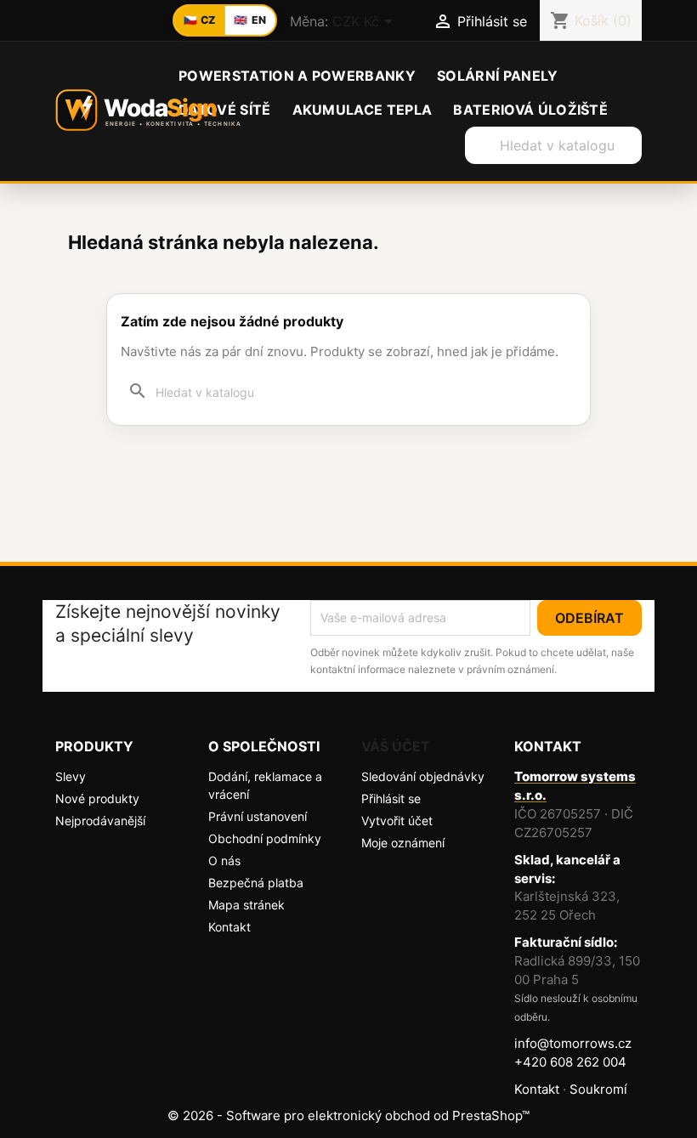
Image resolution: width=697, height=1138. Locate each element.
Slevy (70, 776)
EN (250, 20)
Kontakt (229, 927)
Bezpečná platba (255, 882)
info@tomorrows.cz (573, 1043)
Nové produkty (97, 798)
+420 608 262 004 (570, 1062)
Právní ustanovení (257, 816)
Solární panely (497, 75)
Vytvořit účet (397, 820)
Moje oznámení (403, 842)
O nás (224, 860)
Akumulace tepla (362, 109)
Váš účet (395, 746)
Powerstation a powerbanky (297, 75)
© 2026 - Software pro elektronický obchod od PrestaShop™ (348, 1115)
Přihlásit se (391, 798)
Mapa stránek (246, 904)
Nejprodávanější (100, 820)
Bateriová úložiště (530, 109)
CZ (200, 20)
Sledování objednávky (422, 776)
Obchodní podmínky (264, 838)
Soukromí (598, 1089)
